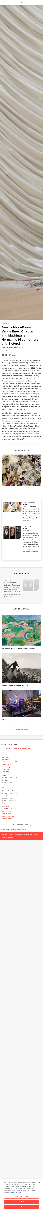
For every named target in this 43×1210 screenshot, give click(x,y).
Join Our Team (6, 811)
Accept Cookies (21, 1207)
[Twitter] (8, 824)
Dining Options (7, 818)
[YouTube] (2, 824)
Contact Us (5, 771)
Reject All (21, 1201)
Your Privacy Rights (21, 1196)
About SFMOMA (7, 764)
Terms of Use (4, 834)
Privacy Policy (14, 834)
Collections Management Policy (27, 834)
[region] (21, 1194)
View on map (6, 767)
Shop (3, 803)
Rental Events (6, 813)
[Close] (40, 1183)
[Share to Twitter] (6, 355)
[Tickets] (35, 2)
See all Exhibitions (21, 729)
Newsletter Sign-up (23, 824)
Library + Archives (8, 816)
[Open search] (38, 2)
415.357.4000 (6, 769)
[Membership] (32, 2)
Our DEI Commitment (9, 809)
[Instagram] (5, 824)
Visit (3, 787)
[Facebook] (11, 824)
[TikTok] (13, 824)
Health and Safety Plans (7, 837)
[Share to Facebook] (3, 355)
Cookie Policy (16, 1192)
